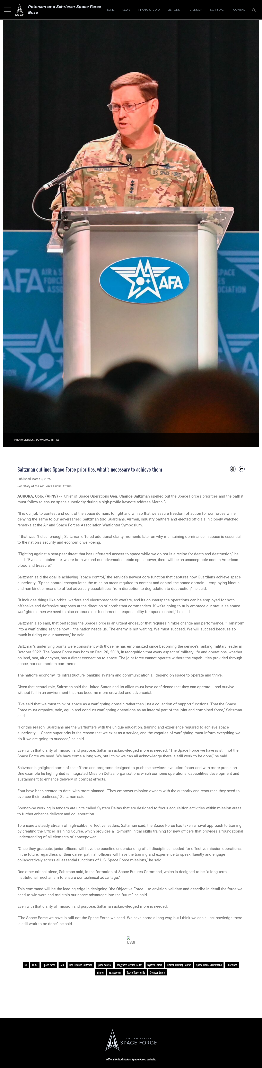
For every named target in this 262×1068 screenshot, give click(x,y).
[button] (6, 9)
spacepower (115, 972)
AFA (62, 965)
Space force (49, 965)
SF (26, 965)
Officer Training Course (179, 965)
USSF (35, 965)
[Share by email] (242, 469)
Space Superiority (135, 972)
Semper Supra (157, 972)
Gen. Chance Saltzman (80, 965)
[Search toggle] (254, 9)
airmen (100, 972)
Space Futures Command (209, 965)
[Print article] (233, 469)
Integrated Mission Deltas (129, 965)
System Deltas (154, 965)
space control (104, 965)
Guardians (232, 965)
